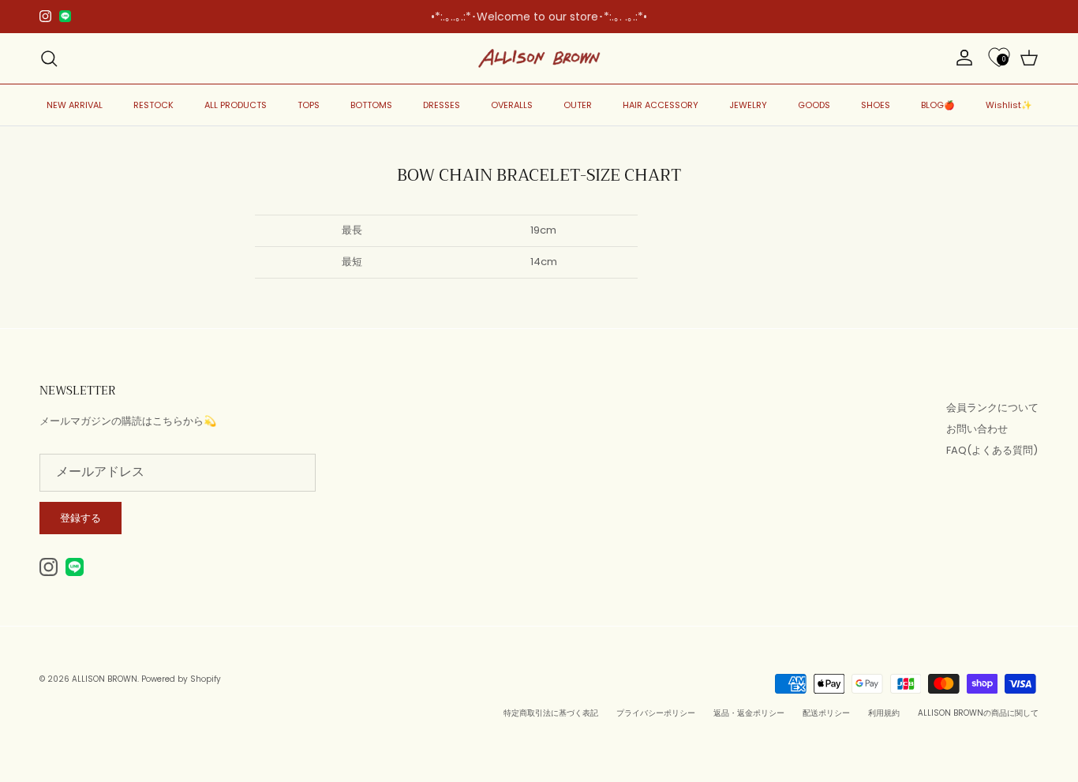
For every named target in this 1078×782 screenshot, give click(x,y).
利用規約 (884, 713)
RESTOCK (153, 105)
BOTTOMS (371, 105)
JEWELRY (748, 105)
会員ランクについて (992, 407)
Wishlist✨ (1009, 105)
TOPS (309, 105)
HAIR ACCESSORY (660, 105)
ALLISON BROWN (104, 679)
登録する (80, 518)
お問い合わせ (977, 428)
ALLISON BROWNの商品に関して (978, 713)
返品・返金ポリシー (748, 713)
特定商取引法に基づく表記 (550, 713)
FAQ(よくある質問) (992, 450)
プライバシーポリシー (655, 713)
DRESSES (441, 105)
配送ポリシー (826, 713)
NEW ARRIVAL (75, 105)
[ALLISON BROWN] (539, 58)
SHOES (875, 105)
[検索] (48, 58)
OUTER (577, 105)
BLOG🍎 (938, 105)
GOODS (814, 105)
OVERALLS (512, 105)
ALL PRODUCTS (235, 105)
